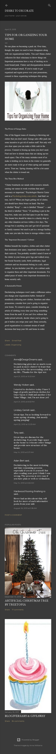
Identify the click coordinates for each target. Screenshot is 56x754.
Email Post (16, 340)
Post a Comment (13, 515)
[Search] (49, 5)
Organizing (16, 345)
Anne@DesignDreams (25, 359)
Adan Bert (19, 460)
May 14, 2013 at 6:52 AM (24, 483)
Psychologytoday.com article (24, 196)
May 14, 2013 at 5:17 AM (24, 452)
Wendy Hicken (21, 385)
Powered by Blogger (30, 740)
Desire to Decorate (19, 10)
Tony (16, 432)
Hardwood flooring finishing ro (29, 491)
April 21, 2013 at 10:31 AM (24, 376)
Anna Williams (36, 745)
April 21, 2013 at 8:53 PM (24, 402)
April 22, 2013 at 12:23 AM (25, 424)
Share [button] (7, 340)
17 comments (17, 609)
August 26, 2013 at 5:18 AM (25, 508)
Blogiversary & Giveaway (25, 716)
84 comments (18, 721)
